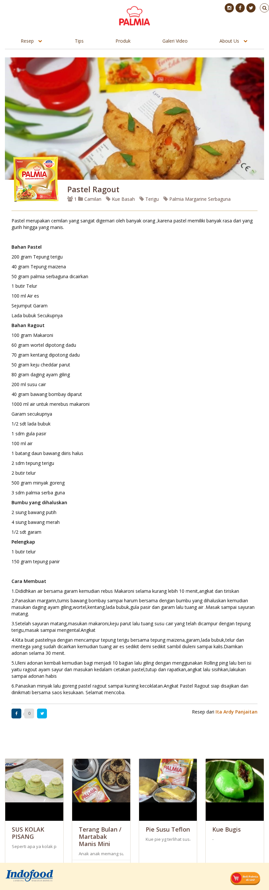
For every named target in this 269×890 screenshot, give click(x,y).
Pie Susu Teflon (168, 829)
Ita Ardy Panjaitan (237, 712)
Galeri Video (175, 41)
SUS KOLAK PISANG (28, 832)
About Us (229, 41)
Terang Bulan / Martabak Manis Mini (100, 836)
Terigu (151, 199)
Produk (123, 41)
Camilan (92, 199)
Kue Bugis (226, 829)
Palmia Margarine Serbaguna (199, 199)
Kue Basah (123, 199)
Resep (27, 41)
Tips (79, 41)
